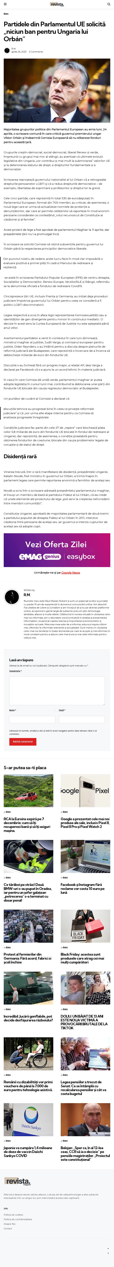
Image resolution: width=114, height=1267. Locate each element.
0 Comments (36, 51)
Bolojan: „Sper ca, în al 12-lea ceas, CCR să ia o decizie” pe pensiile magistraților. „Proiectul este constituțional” (85, 1154)
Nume (12, 710)
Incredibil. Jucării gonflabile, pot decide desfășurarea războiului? (28, 1018)
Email (62, 710)
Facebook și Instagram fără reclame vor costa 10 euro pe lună (82, 888)
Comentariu (15, 671)
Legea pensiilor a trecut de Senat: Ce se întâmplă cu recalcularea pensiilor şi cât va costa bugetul (83, 1088)
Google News (70, 572)
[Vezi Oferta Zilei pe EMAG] (57, 550)
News (6, 13)
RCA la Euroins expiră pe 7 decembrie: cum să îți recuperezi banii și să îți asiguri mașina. (27, 825)
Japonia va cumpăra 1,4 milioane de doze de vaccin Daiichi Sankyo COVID (28, 1152)
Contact (8, 1228)
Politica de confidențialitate (18, 1219)
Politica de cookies (13, 1214)
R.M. (13, 48)
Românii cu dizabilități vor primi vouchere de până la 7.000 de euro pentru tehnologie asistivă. (28, 1086)
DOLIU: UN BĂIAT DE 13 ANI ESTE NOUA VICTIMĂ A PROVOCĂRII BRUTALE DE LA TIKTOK (84, 1022)
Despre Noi (9, 1224)
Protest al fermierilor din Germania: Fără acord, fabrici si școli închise (27, 958)
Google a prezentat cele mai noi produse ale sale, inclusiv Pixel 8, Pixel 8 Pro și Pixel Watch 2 (85, 823)
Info (6, 1208)
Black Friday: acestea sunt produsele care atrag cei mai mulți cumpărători (82, 958)
